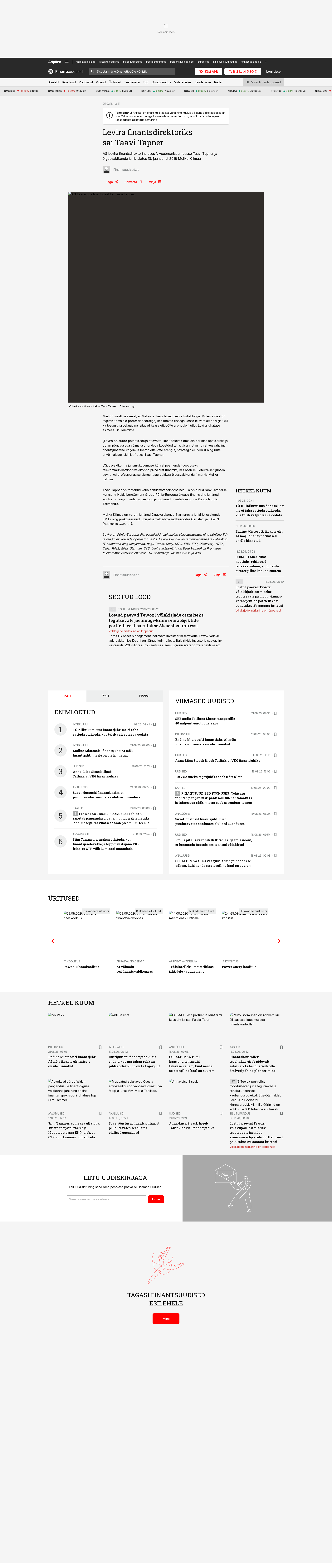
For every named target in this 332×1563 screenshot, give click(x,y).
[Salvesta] (154, 724)
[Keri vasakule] (52, 941)
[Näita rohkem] (267, 62)
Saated (78, 808)
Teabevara (132, 82)
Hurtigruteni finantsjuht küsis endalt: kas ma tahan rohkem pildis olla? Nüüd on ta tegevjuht (134, 1061)
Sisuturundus (161, 82)
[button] (106, 1199)
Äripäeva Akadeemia (130, 961)
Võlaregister (182, 82)
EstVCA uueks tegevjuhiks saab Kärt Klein (208, 777)
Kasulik (235, 1047)
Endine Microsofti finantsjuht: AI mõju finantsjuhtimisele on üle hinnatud (259, 536)
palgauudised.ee (132, 61)
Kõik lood (69, 82)
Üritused (115, 82)
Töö (146, 82)
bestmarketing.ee (156, 61)
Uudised (78, 766)
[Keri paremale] (279, 941)
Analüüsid (80, 787)
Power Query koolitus (239, 967)
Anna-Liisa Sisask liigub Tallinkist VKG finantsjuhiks (217, 760)
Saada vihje (202, 82)
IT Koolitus (72, 961)
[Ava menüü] (67, 62)
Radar (218, 82)
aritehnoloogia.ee (109, 61)
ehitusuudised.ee (251, 61)
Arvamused (81, 834)
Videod (101, 82)
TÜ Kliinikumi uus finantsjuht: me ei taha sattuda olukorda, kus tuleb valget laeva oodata (260, 510)
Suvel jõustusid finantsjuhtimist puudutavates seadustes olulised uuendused (134, 1128)
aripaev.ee (203, 61)
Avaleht (53, 82)
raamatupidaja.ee (85, 61)
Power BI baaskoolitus (81, 967)
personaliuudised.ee (182, 61)
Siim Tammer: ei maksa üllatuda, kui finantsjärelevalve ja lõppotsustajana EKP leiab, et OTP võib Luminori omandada (106, 844)
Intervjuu (80, 724)
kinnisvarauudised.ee (225, 61)
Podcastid (86, 82)
